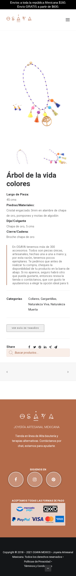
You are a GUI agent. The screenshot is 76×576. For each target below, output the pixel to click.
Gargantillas (48, 299)
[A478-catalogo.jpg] (55, 160)
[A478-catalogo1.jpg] (21, 160)
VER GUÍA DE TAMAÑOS (25, 328)
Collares (33, 299)
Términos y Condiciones (38, 566)
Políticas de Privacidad (37, 561)
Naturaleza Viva (38, 304)
